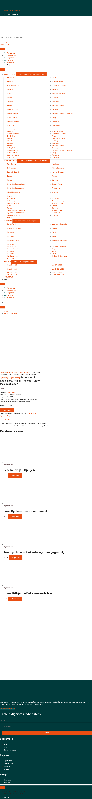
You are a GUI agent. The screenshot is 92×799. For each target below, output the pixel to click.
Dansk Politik (11, 224)
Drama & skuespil (13, 172)
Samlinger (55, 180)
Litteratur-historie (13, 122)
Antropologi (11, 77)
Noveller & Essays (58, 172)
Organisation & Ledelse (59, 85)
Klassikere (55, 164)
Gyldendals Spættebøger (15, 188)
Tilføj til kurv (7, 410)
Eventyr (9, 176)
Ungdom (55, 192)
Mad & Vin (10, 126)
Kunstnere (10, 244)
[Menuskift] (2, 49)
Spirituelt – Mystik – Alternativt (62, 114)
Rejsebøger (55, 101)
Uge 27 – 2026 (57, 265)
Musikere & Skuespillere (60, 224)
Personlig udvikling (58, 93)
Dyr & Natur (11, 89)
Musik (54, 77)
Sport (54, 236)
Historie (9, 105)
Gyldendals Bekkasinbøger (16, 184)
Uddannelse (56, 126)
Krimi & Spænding (58, 168)
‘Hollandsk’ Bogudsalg (59, 240)
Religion (54, 228)
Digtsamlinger (11, 168)
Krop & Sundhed (13, 114)
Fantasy (10, 180)
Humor (9, 196)
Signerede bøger (12, 372)
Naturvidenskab (57, 81)
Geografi (10, 101)
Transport (55, 122)
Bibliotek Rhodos (13, 85)
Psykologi (55, 98)
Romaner (55, 176)
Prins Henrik (11, 392)
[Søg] (32, 37)
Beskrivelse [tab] (7, 420)
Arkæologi (10, 81)
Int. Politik (10, 236)
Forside (2, 372)
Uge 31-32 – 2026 (58, 269)
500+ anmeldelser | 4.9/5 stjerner (10, 10)
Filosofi (9, 98)
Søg (1, 37)
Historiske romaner (13, 192)
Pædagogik (55, 89)
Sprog (54, 118)
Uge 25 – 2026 (12, 265)
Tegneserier (56, 188)
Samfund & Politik (58, 105)
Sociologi (55, 110)
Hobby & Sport (12, 110)
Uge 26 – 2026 (12, 269)
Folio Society (11, 164)
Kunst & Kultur (12, 118)
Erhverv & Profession (14, 228)
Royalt (54, 232)
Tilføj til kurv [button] (15, 475)
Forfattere (10, 232)
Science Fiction (57, 184)
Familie (9, 93)
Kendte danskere (13, 240)
